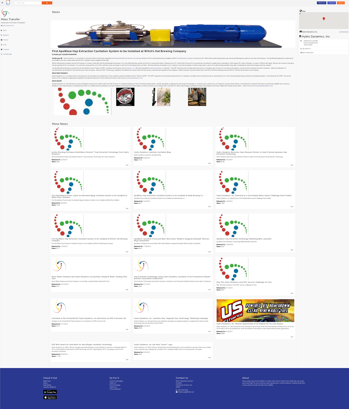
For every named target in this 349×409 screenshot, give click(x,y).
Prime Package (115, 385)
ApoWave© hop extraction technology (129, 58)
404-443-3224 (183, 390)
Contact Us (182, 378)
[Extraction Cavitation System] (169, 97)
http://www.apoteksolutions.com (262, 86)
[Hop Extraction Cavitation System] (205, 97)
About (4, 30)
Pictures (5, 40)
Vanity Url (113, 383)
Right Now (6, 35)
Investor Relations (49, 387)
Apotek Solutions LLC (157, 68)
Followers (6, 49)
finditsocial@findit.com (186, 392)
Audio (5, 44)
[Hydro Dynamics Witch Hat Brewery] (133, 97)
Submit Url (113, 387)
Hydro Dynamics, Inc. (128, 68)
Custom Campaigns (116, 381)
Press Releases (115, 389)
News (45, 383)
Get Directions (343, 32)
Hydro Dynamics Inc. (8, 25)
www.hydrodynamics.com (134, 78)
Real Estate (47, 385)
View (127, 165)
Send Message (7, 54)
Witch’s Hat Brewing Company (183, 58)
